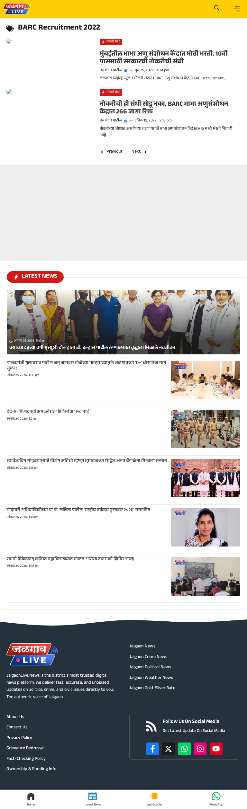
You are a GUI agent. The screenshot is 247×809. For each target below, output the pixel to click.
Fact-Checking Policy (26, 759)
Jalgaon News (142, 646)
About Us (15, 717)
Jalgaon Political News (150, 667)
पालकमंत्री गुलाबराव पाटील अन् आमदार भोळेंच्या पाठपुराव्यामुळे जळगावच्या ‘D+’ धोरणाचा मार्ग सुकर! (86, 366)
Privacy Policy (19, 738)
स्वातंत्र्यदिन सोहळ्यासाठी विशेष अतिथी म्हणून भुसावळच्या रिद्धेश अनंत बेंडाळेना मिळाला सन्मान (87, 461)
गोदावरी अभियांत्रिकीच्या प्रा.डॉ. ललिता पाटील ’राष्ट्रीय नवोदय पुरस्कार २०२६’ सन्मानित (78, 510)
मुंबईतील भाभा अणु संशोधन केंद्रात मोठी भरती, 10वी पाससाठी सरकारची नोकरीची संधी (164, 58)
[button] (217, 9)
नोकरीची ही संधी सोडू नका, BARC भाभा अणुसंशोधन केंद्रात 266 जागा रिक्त (164, 108)
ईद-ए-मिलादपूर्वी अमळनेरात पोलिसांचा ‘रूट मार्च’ (49, 412)
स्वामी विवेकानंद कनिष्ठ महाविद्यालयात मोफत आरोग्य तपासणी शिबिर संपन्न (70, 560)
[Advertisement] (123, 205)
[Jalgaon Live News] (16, 9)
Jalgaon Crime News (148, 657)
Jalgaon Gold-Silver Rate (152, 688)
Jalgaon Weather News (151, 678)
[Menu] (236, 9)
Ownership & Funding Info (31, 769)
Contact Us (16, 727)
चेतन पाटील (113, 70)
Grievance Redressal (25, 748)
